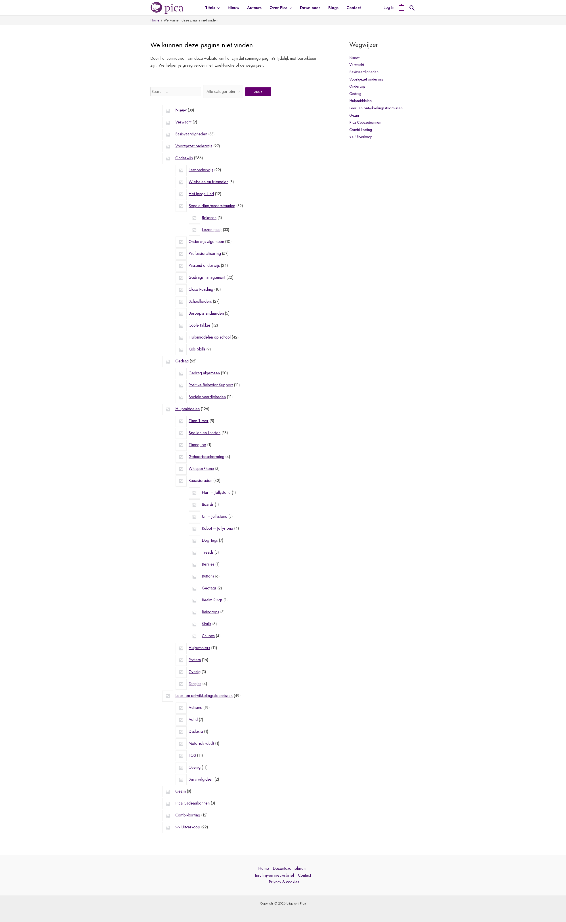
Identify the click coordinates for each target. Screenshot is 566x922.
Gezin (354, 115)
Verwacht (356, 64)
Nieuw (354, 57)
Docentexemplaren (289, 868)
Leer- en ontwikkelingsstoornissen (376, 108)
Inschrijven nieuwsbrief (274, 875)
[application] (217, 7)
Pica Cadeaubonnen (365, 122)
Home (263, 868)
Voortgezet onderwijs (366, 79)
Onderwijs (357, 86)
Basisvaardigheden (364, 72)
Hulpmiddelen (360, 100)
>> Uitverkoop (360, 136)
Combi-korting (360, 129)
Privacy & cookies (284, 882)
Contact (304, 875)
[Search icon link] (412, 9)
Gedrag (355, 93)
